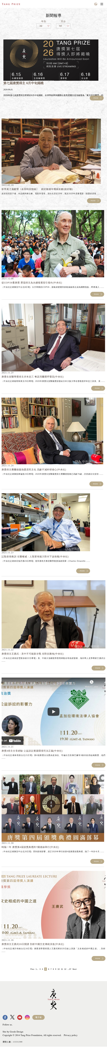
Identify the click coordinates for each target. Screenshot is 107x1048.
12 (65, 969)
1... (37, 969)
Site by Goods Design (13, 1031)
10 (59, 969)
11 (62, 969)
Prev (32, 969)
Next (75, 969)
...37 (69, 969)
